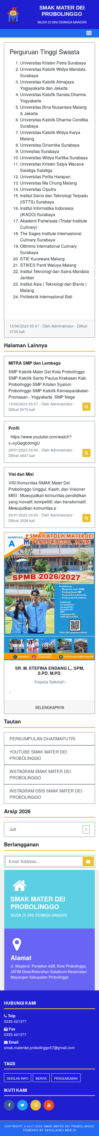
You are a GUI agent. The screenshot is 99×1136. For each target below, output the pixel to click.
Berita (41, 1078)
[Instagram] (37, 1105)
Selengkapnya (49, 707)
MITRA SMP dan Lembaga (34, 363)
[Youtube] (50, 1105)
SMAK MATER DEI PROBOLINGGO (69, 1126)
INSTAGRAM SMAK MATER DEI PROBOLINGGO (40, 774)
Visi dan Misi (21, 474)
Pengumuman (66, 1078)
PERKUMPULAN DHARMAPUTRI (42, 739)
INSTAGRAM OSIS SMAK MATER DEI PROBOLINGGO (46, 794)
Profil (13, 428)
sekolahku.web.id (60, 1130)
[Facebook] (10, 1105)
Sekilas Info (17, 1078)
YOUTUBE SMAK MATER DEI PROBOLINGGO (38, 755)
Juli (48, 829)
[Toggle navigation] (89, 33)
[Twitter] (23, 1105)
